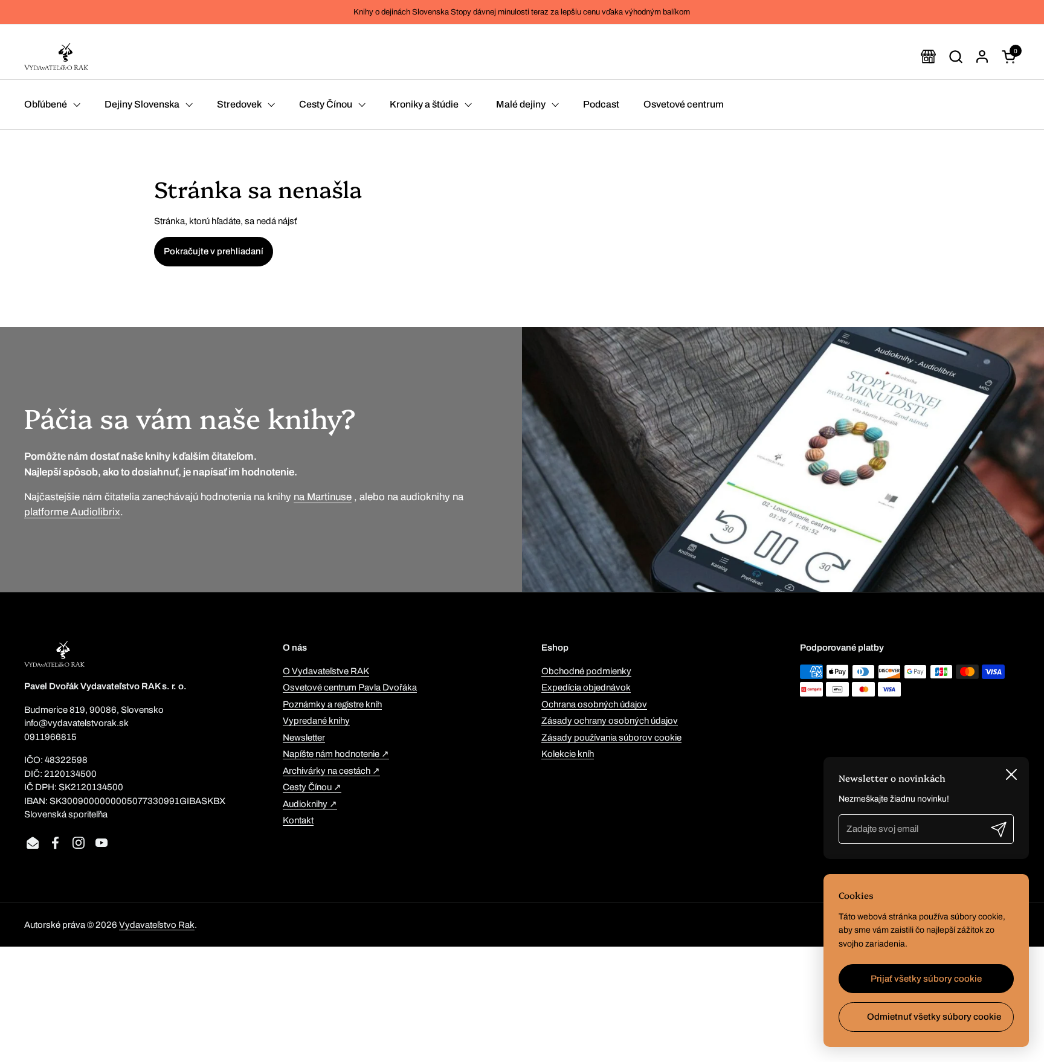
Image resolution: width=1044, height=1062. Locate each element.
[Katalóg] (928, 56)
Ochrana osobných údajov (594, 704)
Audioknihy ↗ (310, 804)
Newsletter (304, 737)
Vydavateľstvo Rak (157, 925)
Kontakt (298, 820)
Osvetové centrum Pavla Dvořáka (350, 687)
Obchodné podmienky (586, 671)
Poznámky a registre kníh (332, 704)
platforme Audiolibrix (72, 512)
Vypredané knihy (316, 721)
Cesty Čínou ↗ (312, 787)
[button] (955, 56)
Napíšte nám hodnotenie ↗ (336, 754)
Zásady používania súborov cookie (611, 737)
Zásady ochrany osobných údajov (609, 721)
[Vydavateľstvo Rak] (56, 56)
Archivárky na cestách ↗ (331, 771)
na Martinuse (323, 497)
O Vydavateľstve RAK (326, 671)
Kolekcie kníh (567, 754)
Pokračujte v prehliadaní (213, 251)
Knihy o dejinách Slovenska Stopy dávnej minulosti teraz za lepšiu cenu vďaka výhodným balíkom (521, 12)
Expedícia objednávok (586, 687)
